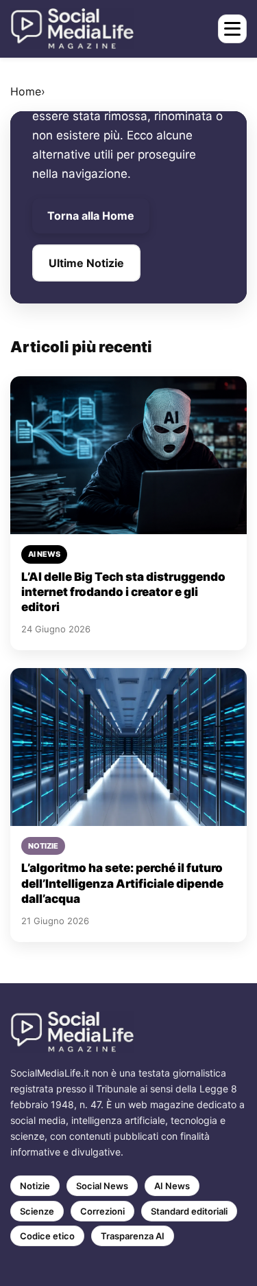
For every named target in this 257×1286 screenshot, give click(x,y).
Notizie (35, 1185)
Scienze (37, 1211)
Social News (102, 1185)
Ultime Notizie (86, 263)
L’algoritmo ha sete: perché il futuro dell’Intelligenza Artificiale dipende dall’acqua (122, 883)
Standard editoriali (189, 1211)
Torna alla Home (90, 215)
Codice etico (47, 1235)
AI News (172, 1185)
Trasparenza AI (132, 1235)
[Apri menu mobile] (232, 28)
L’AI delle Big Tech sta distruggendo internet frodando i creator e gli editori (123, 592)
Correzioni (102, 1211)
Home (25, 91)
